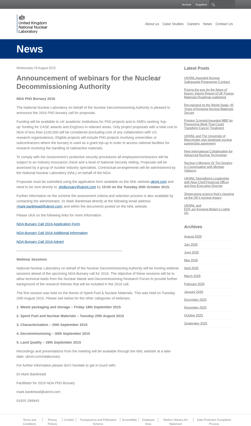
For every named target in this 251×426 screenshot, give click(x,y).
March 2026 (192, 276)
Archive (186, 4)
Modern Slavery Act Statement (176, 420)
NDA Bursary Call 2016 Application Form (48, 224)
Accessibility (129, 419)
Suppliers (201, 4)
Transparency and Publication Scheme (98, 420)
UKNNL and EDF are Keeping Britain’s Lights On (207, 209)
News (207, 24)
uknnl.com (159, 182)
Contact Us (224, 24)
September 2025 (195, 323)
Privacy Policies (52, 420)
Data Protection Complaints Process (214, 420)
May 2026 (191, 260)
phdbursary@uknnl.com (77, 187)
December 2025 (195, 299)
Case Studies (173, 24)
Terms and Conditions (29, 420)
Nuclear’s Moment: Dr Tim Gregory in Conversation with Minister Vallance (208, 166)
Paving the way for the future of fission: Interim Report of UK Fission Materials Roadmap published (209, 93)
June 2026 (191, 252)
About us (152, 24)
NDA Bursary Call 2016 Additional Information (52, 233)
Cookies (69, 419)
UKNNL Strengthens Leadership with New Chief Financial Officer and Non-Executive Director (206, 182)
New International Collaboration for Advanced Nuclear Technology (208, 153)
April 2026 (191, 268)
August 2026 (193, 236)
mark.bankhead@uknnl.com (40, 206)
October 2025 (193, 315)
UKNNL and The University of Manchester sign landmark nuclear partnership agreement (208, 139)
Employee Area (148, 420)
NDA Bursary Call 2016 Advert (40, 242)
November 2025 (195, 307)
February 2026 (194, 284)
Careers (193, 24)
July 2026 (191, 244)
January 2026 (193, 292)
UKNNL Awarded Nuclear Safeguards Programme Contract (207, 79)
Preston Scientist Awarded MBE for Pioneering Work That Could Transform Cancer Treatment (208, 124)
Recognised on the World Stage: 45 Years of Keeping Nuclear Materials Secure (209, 108)
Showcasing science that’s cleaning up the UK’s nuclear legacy (209, 195)
